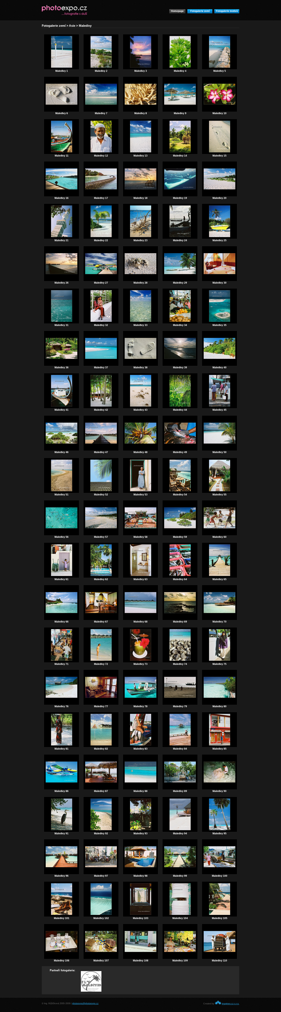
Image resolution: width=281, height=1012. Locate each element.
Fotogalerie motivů (227, 11)
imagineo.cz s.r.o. (230, 1003)
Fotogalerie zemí (200, 11)
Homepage (177, 11)
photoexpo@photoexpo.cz (85, 1003)
